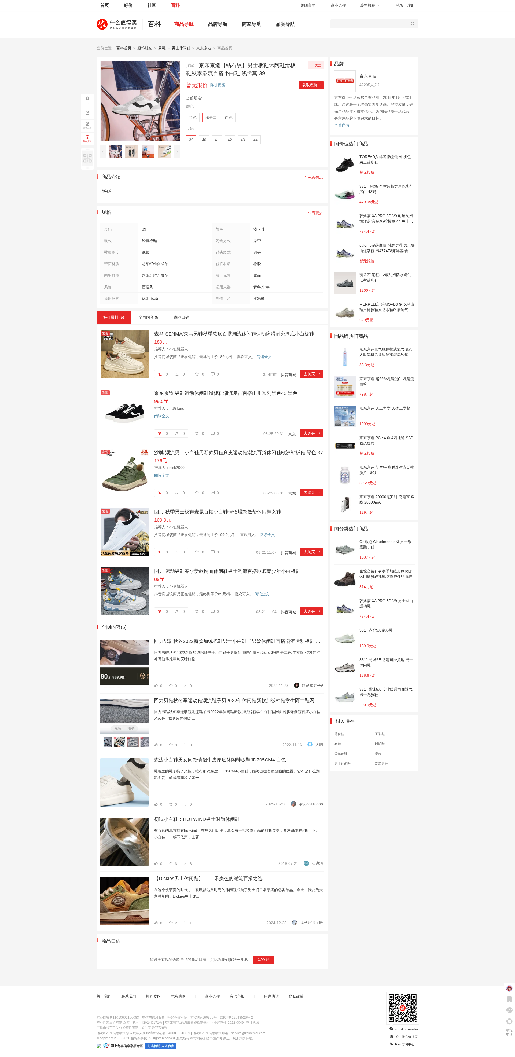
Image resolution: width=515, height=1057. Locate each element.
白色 (229, 117)
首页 (104, 5)
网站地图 (178, 996)
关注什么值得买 (406, 1037)
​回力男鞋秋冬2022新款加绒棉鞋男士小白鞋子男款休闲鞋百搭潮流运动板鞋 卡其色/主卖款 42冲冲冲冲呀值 (238, 641)
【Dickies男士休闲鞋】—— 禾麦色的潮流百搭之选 (208, 878)
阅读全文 (264, 357)
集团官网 (307, 5)
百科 (175, 5)
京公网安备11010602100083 (118, 1017)
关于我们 (104, 996)
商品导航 (184, 24)
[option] (117, 151)
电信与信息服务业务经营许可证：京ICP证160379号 (179, 1017)
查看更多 (315, 213)
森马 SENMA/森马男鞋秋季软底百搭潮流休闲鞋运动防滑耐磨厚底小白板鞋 (234, 334)
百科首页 (123, 48)
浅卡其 (210, 117)
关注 (318, 65)
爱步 (378, 754)
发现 (105, 333)
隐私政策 (296, 996)
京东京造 (203, 48)
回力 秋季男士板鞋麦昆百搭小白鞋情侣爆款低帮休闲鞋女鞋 (217, 512)
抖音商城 (288, 375)
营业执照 (252, 1023)
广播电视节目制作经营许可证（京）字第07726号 (132, 1028)
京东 (292, 434)
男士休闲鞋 (181, 48)
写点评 (263, 959)
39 (191, 140)
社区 (152, 5)
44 (255, 140)
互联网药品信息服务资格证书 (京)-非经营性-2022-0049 (204, 1023)
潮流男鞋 (381, 764)
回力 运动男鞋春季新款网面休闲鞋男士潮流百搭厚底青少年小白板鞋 (227, 571)
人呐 (319, 744)
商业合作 (338, 5)
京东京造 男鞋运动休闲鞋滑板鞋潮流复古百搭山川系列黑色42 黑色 (225, 393)
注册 (411, 5)
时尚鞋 (380, 744)
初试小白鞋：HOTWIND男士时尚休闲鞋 (197, 819)
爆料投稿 (367, 5)
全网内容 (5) (149, 317)
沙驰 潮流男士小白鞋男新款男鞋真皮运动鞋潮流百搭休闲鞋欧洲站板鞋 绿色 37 (238, 452)
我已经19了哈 (311, 922)
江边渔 (317, 863)
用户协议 (271, 996)
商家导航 (251, 24)
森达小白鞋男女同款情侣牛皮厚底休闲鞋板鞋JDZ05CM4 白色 (220, 760)
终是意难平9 (312, 685)
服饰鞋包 (144, 48)
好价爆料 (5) (113, 317)
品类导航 (285, 24)
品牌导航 (217, 24)
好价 (128, 5)
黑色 (193, 117)
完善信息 (315, 177)
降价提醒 (217, 85)
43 (243, 140)
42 (230, 140)
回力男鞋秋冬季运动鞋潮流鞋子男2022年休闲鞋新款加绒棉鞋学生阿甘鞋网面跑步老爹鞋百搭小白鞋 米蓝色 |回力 (238, 700)
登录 (399, 5)
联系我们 (128, 996)
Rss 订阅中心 (404, 1044)
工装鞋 (380, 734)
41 (217, 140)
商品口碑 (181, 317)
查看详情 (341, 125)
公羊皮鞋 (340, 754)
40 (204, 140)
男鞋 (162, 48)
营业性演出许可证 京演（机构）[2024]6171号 (129, 1023)
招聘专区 (153, 996)
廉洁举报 (237, 996)
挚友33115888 (311, 804)
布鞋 (337, 744)
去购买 (312, 374)
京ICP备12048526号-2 (236, 1017)
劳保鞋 (339, 734)
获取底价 (312, 85)
